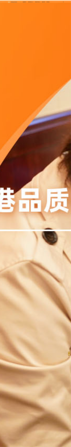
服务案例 (24, 1)
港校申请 (43, 1)
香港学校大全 (30, 1)
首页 (20, 1)
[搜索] (63, 1)
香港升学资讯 (37, 1)
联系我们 (48, 1)
